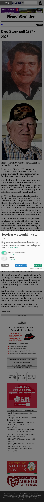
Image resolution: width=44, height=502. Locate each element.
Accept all (37, 265)
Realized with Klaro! (36, 268)
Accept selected (21, 265)
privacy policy (13, 247)
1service (11, 254)
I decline (5, 265)
